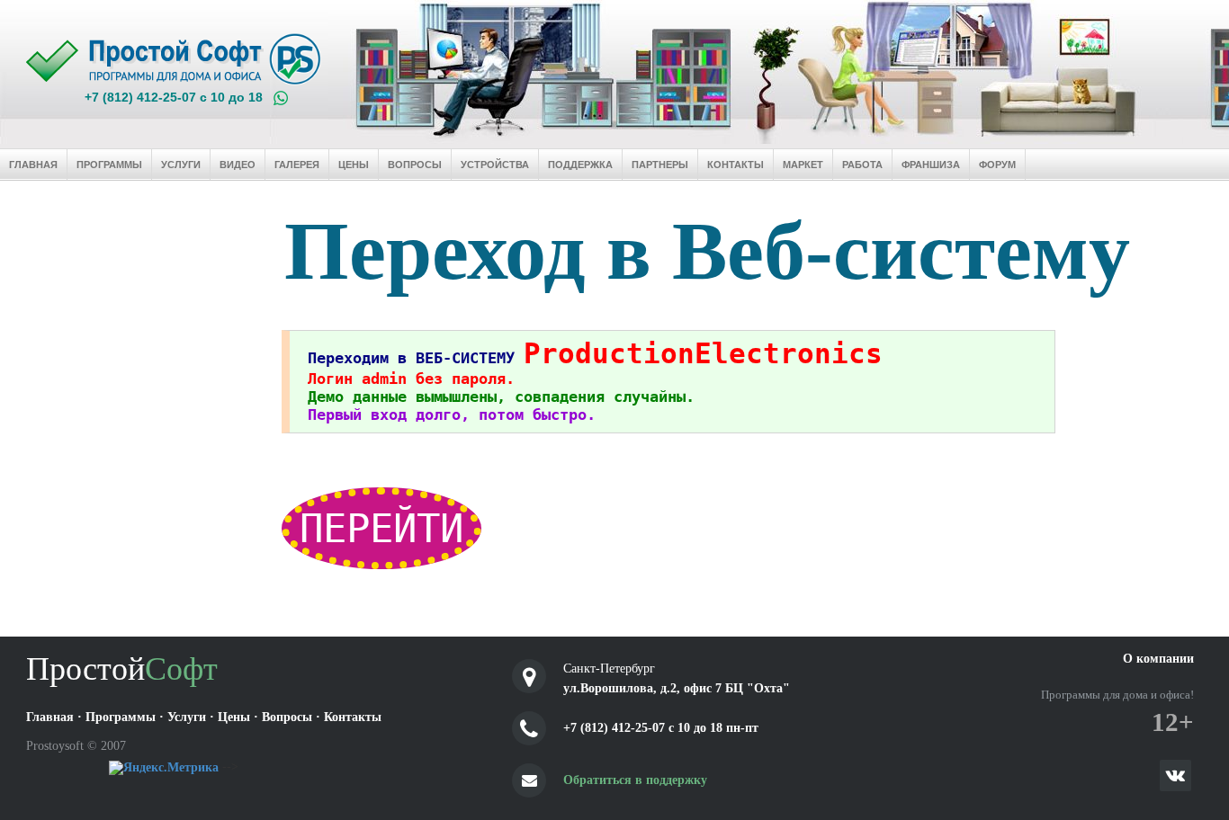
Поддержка (580, 164)
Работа (862, 164)
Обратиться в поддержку (635, 780)
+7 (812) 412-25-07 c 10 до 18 (174, 97)
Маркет (803, 164)
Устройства (495, 164)
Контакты (735, 164)
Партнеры (660, 164)
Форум (997, 164)
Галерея (296, 164)
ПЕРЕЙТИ (381, 528)
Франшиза (931, 164)
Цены (353, 164)
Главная (33, 164)
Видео (238, 164)
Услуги (181, 164)
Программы (109, 164)
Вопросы (415, 164)
